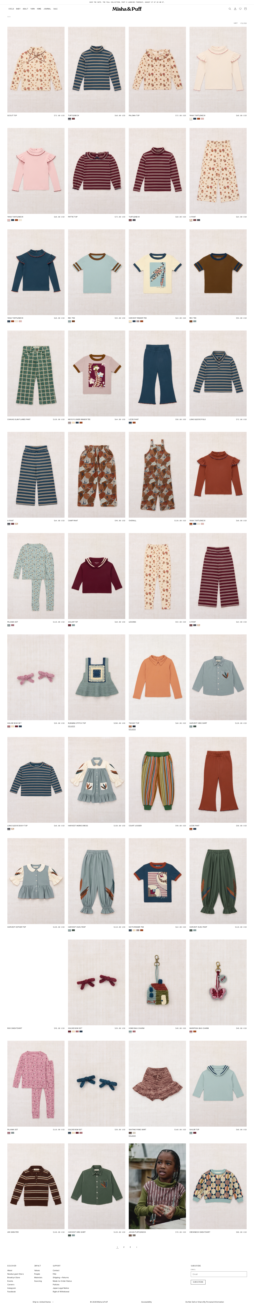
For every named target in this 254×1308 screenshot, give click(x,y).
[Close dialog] (155, 637)
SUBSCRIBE (127, 664)
